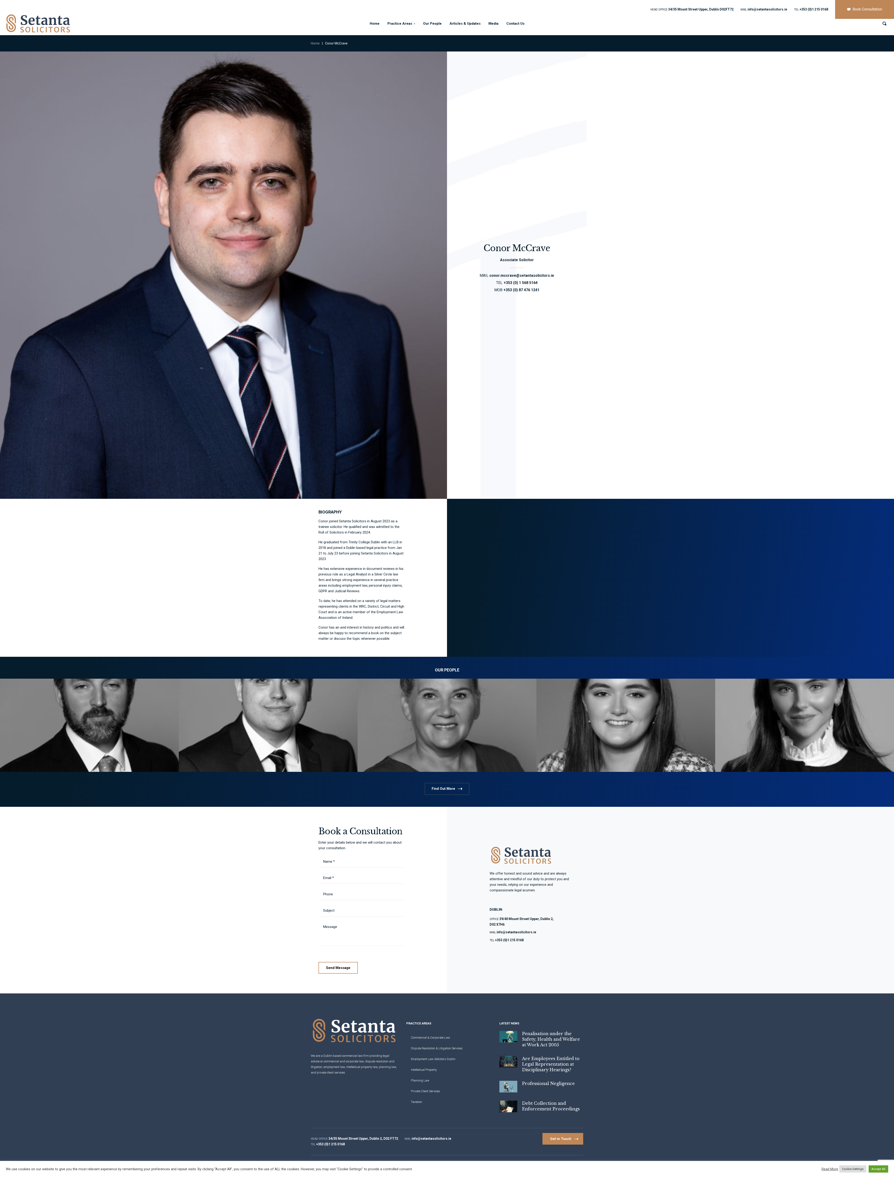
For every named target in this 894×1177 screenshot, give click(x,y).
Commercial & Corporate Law (430, 1037)
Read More (830, 1169)
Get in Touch (560, 1139)
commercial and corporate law (344, 1061)
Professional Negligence (548, 1083)
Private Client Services (425, 1091)
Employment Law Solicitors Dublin (433, 1059)
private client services (331, 1072)
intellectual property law (361, 1067)
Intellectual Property (424, 1069)
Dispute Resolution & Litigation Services (437, 1048)
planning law (387, 1067)
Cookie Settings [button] (853, 1169)
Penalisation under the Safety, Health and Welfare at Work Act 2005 (551, 1039)
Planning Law (420, 1080)
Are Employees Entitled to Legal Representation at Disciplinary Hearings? (550, 1064)
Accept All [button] (878, 1169)
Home (315, 43)
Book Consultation (867, 9)
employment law (334, 1067)
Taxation (416, 1102)
